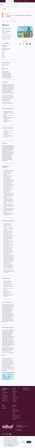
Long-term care (15, 398)
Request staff (25, 388)
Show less (4, 355)
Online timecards (5, 396)
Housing (14, 412)
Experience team (15, 409)
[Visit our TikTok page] (5, 434)
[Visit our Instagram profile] (8, 434)
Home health (15, 391)
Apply (3, 405)
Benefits (14, 406)
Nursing (14, 390)
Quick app (4, 406)
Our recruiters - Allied (16, 416)
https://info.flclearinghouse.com (7, 102)
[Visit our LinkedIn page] (10, 434)
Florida (11, 21)
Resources (15, 405)
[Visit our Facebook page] (3, 434)
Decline (23, 442)
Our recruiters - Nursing (16, 415)
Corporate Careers (26, 1)
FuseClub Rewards (16, 411)
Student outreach (5, 392)
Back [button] (5, 8)
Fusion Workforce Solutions (19, 1)
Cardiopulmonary (15, 397)
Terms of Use (10, 445)
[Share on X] (23, 44)
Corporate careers (5, 395)
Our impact (4, 393)
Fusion (4, 1)
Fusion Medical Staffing (9, 1)
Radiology (3, 21)
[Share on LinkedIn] (26, 44)
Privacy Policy (4, 370)
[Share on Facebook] (20, 44)
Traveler (14, 388)
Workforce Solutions (26, 390)
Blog (13, 408)
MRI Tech (7, 21)
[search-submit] (15, 4)
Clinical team (15, 401)
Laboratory (14, 395)
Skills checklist (4, 398)
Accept (28, 442)
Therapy (14, 394)
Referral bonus (4, 408)
